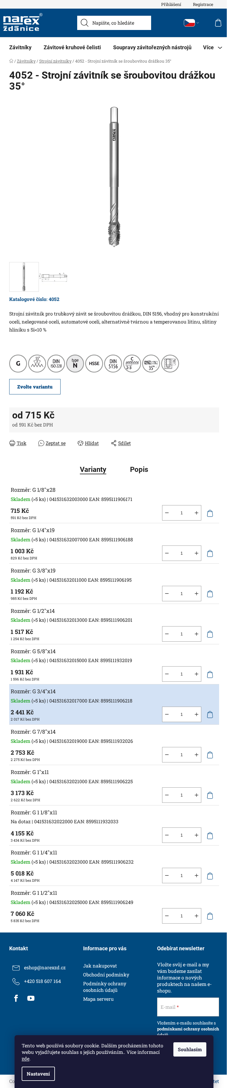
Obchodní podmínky (106, 974)
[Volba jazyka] (191, 23)
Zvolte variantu (35, 386)
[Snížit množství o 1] (166, 512)
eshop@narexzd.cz (45, 967)
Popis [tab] (139, 469)
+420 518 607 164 (42, 981)
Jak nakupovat (100, 965)
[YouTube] (31, 998)
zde (25, 1058)
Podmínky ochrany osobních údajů (104, 986)
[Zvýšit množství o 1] (196, 512)
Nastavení (38, 1073)
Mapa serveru (98, 999)
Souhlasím (190, 1049)
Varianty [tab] (93, 469)
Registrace (203, 4)
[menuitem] (20, 47)
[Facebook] (16, 998)
